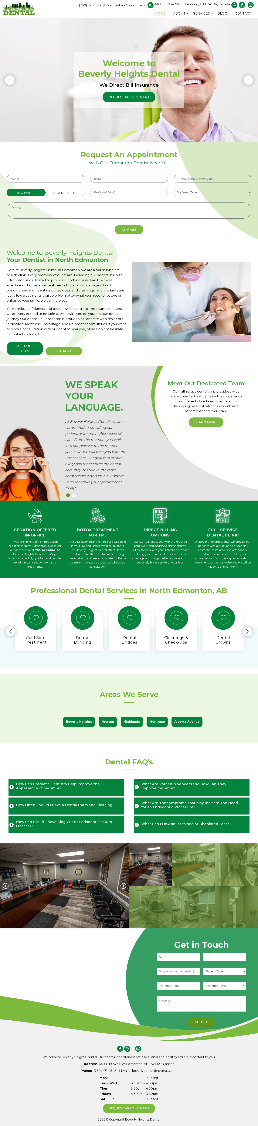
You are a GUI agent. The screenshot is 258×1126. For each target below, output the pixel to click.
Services (201, 13)
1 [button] (71, 498)
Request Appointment (129, 97)
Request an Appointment (126, 5)
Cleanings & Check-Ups (176, 640)
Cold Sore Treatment (36, 640)
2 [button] (77, 498)
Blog (222, 13)
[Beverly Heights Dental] (19, 9)
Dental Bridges (129, 640)
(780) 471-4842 (90, 5)
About (179, 13)
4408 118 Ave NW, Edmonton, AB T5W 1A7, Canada (192, 4)
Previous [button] (9, 80)
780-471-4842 (45, 550)
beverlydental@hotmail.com (153, 1071)
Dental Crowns (223, 640)
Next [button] (248, 80)
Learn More (206, 422)
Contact (243, 13)
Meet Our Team (25, 348)
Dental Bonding (82, 640)
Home (160, 13)
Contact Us (64, 351)
